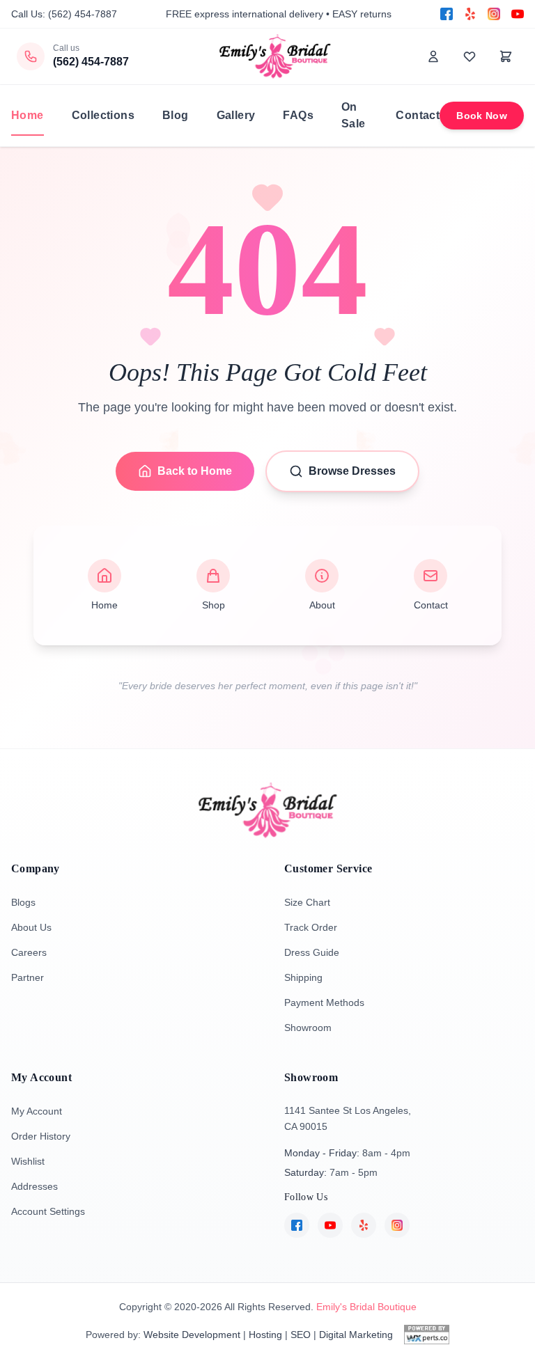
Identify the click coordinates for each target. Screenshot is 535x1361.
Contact (418, 115)
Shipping (303, 977)
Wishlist (28, 1161)
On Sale (353, 115)
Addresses (34, 1186)
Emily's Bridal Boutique (366, 1306)
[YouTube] (517, 14)
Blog (175, 115)
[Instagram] (494, 14)
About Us (31, 927)
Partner (27, 977)
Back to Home (194, 471)
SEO (300, 1334)
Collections (103, 115)
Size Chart (307, 902)
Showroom (308, 1027)
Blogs (23, 902)
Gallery (236, 115)
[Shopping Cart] (505, 56)
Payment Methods (324, 1002)
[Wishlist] (469, 56)
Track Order (310, 927)
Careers (29, 952)
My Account (36, 1111)
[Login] (433, 56)
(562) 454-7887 (82, 13)
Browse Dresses (352, 471)
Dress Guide (311, 952)
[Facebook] (446, 14)
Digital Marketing (356, 1334)
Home (27, 115)
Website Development (192, 1334)
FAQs (298, 115)
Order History (40, 1136)
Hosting (265, 1334)
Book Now (481, 115)
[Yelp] (470, 14)
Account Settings (48, 1211)
